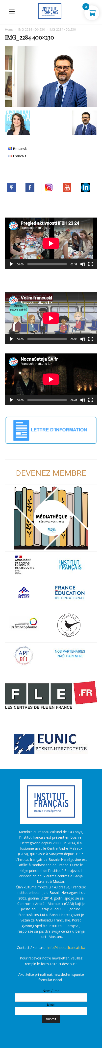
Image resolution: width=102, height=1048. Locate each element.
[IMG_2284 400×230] (51, 105)
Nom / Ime (51, 991)
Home (9, 29)
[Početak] (11, 264)
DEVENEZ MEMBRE (51, 473)
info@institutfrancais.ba (66, 947)
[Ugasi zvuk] (82, 264)
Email (51, 1004)
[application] (51, 243)
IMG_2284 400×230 (31, 29)
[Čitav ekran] (90, 264)
